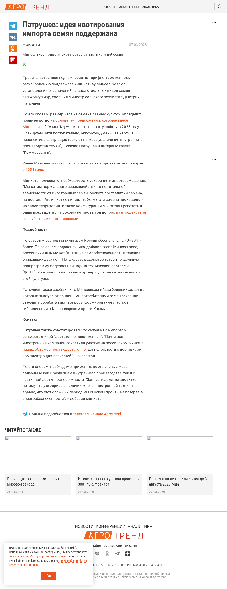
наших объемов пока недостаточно (54, 349)
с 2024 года (33, 169)
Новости (108, 6)
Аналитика (150, 6)
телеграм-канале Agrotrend (97, 414)
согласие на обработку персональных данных (38, 556)
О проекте (157, 564)
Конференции (128, 6)
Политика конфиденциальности (127, 564)
